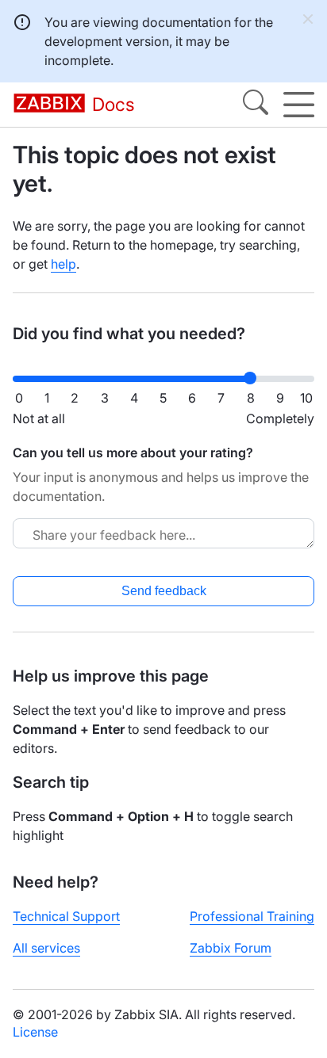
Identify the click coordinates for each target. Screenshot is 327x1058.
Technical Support (66, 916)
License (35, 1032)
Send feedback (163, 591)
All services (46, 948)
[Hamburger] (298, 104)
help (63, 264)
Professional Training (252, 916)
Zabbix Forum (230, 948)
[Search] (255, 105)
